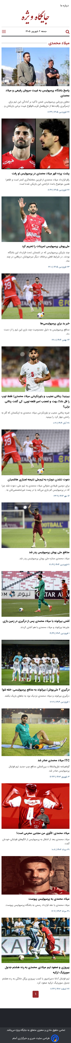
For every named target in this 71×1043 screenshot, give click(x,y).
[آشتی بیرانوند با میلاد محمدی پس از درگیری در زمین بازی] (35, 594)
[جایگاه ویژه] (35, 24)
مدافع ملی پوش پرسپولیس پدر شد (49, 552)
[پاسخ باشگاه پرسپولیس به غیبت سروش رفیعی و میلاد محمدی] (35, 66)
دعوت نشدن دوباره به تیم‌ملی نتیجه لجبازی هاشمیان (38, 479)
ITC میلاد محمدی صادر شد (53, 760)
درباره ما (64, 5)
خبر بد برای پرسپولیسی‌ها (54, 323)
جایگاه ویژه (21, 1030)
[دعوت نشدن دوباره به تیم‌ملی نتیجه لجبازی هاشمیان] (35, 452)
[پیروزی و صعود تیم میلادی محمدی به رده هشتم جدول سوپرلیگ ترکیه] (35, 940)
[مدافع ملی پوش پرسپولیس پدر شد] (35, 525)
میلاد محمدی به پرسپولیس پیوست (48, 899)
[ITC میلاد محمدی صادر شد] (35, 732)
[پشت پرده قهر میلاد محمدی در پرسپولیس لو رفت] (35, 144)
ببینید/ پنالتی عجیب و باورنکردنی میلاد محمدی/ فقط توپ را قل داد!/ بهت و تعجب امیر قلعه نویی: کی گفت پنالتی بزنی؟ (35, 401)
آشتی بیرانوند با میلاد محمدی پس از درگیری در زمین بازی (36, 621)
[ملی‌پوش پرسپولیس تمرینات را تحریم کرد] (35, 219)
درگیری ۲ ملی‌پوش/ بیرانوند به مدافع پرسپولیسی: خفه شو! (35, 689)
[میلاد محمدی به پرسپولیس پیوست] (35, 875)
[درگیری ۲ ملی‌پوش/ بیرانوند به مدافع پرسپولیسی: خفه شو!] (35, 662)
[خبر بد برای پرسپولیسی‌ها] (35, 296)
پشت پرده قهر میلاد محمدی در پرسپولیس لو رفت (40, 173)
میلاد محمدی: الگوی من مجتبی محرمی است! (42, 833)
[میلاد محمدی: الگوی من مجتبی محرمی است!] (35, 806)
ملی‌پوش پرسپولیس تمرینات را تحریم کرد (45, 246)
